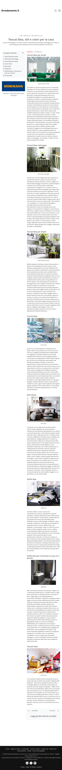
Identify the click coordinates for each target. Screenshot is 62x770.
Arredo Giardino (21, 751)
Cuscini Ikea (8, 64)
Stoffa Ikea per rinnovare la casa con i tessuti (13, 72)
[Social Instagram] (35, 763)
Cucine (7, 749)
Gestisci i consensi (37, 767)
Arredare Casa (45, 749)
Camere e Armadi (35, 749)
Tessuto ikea (8, 75)
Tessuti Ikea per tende (11, 56)
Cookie (27, 767)
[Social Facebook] (31, 763)
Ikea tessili (8, 66)
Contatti (29, 751)
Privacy (23, 767)
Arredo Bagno (25, 749)
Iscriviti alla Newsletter (38, 751)
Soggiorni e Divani (15, 749)
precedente (35, 710)
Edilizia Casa (53, 749)
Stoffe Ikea (8, 69)
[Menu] (59, 10)
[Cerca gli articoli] (55, 10)
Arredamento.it (10, 11)
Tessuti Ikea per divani (11, 61)
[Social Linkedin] (27, 763)
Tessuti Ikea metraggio (11, 59)
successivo (52, 710)
